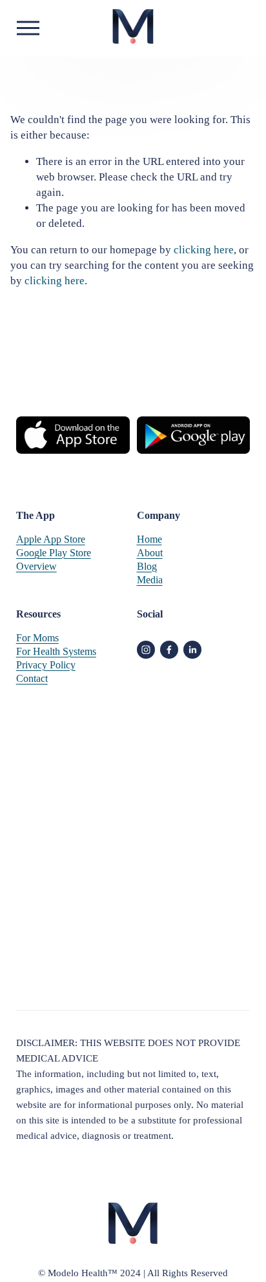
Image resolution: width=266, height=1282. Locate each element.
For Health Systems (56, 651)
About (150, 552)
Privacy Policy (46, 664)
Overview (36, 566)
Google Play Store (53, 552)
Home (149, 539)
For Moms (37, 637)
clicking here (204, 250)
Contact (32, 678)
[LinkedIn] (192, 650)
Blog (147, 566)
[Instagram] (146, 650)
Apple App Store (50, 539)
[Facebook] (169, 650)
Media (150, 579)
